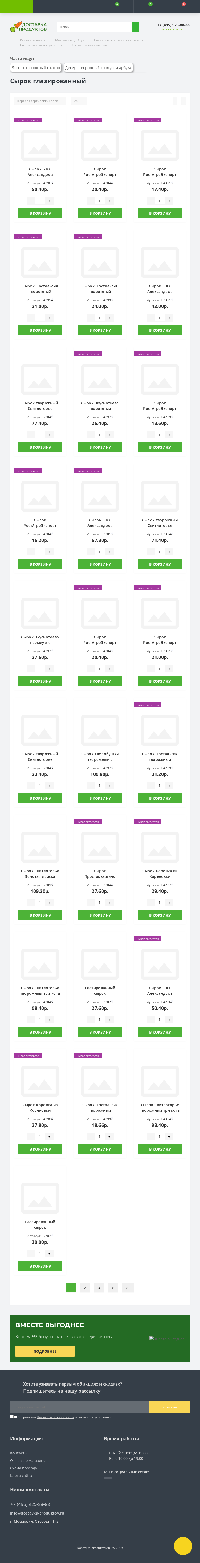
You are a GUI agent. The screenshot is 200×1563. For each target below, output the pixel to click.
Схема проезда (23, 1468)
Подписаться (169, 1407)
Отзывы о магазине (28, 1460)
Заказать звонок (173, 29)
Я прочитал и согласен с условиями (64, 1417)
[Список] (175, 101)
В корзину (40, 213)
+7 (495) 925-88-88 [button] (30, 1504)
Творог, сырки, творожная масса (118, 40)
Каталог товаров (32, 40)
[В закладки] (60, 121)
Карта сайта (21, 1475)
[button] (83, 6)
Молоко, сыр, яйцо (69, 40)
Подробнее (45, 1351)
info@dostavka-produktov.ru (37, 1513)
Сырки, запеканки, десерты (41, 45)
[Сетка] (183, 101)
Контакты (18, 1452)
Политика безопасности (55, 1417)
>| (128, 1288)
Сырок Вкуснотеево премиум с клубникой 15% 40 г (40, 642)
